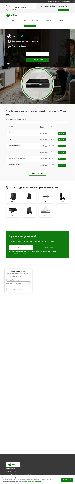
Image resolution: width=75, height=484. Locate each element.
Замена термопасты (14, 164)
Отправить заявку (37, 59)
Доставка (49, 21)
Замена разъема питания (16, 145)
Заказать (62, 133)
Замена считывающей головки (17, 152)
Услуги (13, 21)
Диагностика (12, 132)
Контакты (61, 21)
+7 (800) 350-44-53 (14, 10)
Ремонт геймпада (20, 7)
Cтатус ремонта (63, 9)
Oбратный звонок (30, 25)
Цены (24, 21)
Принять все (67, 479)
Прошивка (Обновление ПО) (17, 158)
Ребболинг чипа (13, 139)
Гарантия (35, 21)
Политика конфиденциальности (31, 481)
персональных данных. (52, 63)
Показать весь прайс (37, 173)
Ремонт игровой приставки (23, 5)
